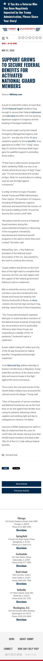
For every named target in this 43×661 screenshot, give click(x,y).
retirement (36, 112)
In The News (12, 43)
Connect (8, 649)
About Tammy (26, 639)
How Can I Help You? (28, 649)
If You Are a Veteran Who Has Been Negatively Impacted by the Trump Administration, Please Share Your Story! (21, 12)
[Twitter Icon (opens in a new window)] (29, 37)
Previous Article (21, 490)
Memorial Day (13, 365)
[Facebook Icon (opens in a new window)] (23, 37)
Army (34, 300)
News (4, 43)
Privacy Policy (31, 654)
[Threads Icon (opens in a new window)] (40, 37)
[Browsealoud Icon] (19, 37)
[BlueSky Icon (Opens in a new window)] (26, 37)
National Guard (15, 108)
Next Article (21, 484)
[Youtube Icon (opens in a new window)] (33, 37)
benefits (32, 140)
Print (5, 468)
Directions (21, 530)
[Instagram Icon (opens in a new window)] (36, 37)
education (11, 115)
